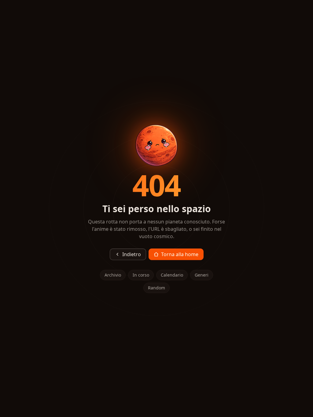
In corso (141, 275)
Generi (201, 275)
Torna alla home (179, 254)
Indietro (131, 254)
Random (156, 288)
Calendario (172, 275)
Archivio (113, 275)
